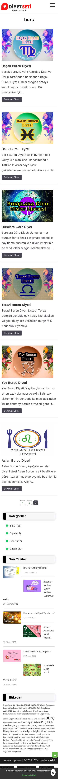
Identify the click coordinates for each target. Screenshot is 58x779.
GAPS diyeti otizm (36, 726)
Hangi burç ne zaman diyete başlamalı (23, 731)
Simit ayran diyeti (29, 743)
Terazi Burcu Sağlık (42, 746)
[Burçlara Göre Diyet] (27, 221)
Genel (13, 541)
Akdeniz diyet (38, 705)
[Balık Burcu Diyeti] (27, 143)
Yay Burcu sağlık (26, 749)
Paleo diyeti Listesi (41, 740)
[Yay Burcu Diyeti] (27, 376)
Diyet (13, 533)
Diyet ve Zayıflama (12, 760)
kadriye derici (49, 731)
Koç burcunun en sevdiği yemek (34, 734)
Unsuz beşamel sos (11, 749)
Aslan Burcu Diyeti (16, 460)
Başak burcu (38, 711)
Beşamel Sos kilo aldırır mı (19, 719)
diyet (23, 722)
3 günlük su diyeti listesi (12, 705)
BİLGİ (13, 525)
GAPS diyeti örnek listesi (44, 728)
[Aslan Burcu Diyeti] (27, 454)
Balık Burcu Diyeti (15, 149)
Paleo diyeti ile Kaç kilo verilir (22, 740)
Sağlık (13, 548)
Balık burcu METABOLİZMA (29, 708)
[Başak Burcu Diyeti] (27, 60)
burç (50, 717)
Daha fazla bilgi (29, 775)
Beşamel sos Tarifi (37, 719)
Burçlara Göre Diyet (17, 227)
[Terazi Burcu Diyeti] (27, 299)
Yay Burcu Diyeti (14, 382)
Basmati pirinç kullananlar (23, 711)
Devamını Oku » (11, 99)
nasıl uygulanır (19, 737)
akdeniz (26, 705)
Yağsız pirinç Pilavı (40, 749)
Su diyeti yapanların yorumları (22, 746)
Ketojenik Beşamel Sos (12, 734)
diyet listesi (34, 722)
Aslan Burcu (13, 708)
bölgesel (6, 722)
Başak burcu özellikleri (30, 714)
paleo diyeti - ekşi (32, 737)
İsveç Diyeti (16, 752)
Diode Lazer (15, 722)
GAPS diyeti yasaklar (26, 728)
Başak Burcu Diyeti (16, 66)
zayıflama (7, 752)
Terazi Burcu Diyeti (16, 305)
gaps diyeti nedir (22, 726)
